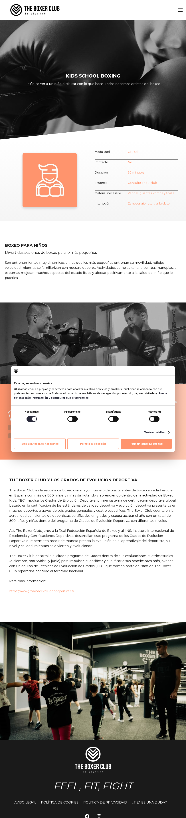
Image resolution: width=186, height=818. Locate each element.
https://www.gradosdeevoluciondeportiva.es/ (41, 591)
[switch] (72, 419)
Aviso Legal (25, 802)
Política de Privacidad (105, 802)
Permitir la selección (93, 443)
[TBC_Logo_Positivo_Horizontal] (34, 10)
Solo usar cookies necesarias (39, 443)
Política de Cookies (59, 802)
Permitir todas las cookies (146, 443)
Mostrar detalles (154, 432)
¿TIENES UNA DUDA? (149, 802)
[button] (180, 9)
